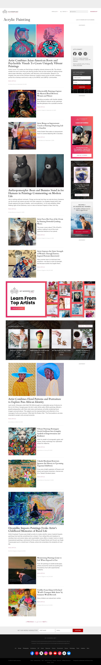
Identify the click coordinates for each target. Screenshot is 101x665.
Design (19, 648)
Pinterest (82, 59)
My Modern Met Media (81, 64)
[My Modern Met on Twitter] (41, 653)
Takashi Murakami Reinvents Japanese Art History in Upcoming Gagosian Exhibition (50, 463)
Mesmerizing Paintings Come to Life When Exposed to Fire (49, 558)
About (31, 660)
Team (42, 660)
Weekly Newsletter (83, 58)
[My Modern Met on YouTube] (55, 653)
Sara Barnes (41, 140)
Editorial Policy (37, 660)
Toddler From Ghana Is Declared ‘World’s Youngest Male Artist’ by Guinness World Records (50, 592)
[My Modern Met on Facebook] (32, 653)
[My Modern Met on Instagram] (46, 653)
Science (66, 648)
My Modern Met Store (15, 326)
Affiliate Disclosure (66, 660)
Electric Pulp (90, 660)
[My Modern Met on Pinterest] (37, 653)
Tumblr (86, 59)
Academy (83, 648)
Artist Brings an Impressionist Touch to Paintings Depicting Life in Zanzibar (50, 125)
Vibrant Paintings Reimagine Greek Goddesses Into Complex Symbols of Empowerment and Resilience (49, 432)
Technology (72, 648)
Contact (54, 660)
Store (88, 648)
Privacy (48, 662)
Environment (60, 648)
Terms (52, 662)
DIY (38, 648)
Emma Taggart (42, 110)
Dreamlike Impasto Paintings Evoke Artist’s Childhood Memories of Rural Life (32, 529)
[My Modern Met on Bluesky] (69, 653)
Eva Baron (12, 422)
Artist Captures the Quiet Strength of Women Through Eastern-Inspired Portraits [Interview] (50, 253)
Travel (77, 648)
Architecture (33, 648)
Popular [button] (54, 11)
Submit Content (48, 660)
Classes (53, 648)
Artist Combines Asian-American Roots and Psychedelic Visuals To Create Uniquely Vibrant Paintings (35, 63)
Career (42, 648)
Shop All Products (82, 195)
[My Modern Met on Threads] (64, 653)
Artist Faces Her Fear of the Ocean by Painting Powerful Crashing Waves (50, 221)
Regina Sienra (13, 84)
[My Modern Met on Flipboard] (50, 653)
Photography (26, 648)
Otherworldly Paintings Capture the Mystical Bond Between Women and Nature (49, 93)
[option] (52, 305)
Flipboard (75, 61)
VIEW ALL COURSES (82, 155)
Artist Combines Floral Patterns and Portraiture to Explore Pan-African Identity (34, 400)
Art (15, 648)
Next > (44, 622)
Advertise (59, 660)
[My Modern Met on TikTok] (60, 653)
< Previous (30, 622)
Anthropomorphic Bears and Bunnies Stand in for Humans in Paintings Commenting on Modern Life (36, 193)
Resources (48, 648)
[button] (63, 12)
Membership (93, 11)
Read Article (12, 81)
